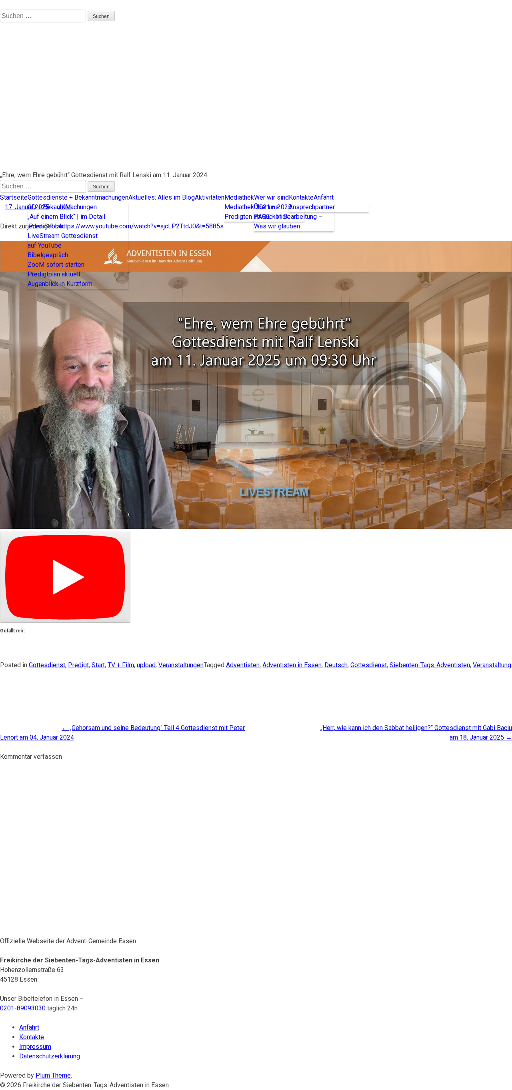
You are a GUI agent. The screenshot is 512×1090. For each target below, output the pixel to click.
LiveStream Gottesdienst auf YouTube (63, 240)
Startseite (14, 197)
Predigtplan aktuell (54, 274)
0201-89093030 (23, 1008)
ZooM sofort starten (56, 264)
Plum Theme (53, 1075)
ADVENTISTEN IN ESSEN (35, 146)
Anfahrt (324, 197)
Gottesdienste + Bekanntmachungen (78, 197)
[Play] (65, 577)
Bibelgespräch (48, 255)
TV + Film (121, 665)
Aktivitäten (209, 197)
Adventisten (243, 665)
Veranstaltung (492, 665)
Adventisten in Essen (292, 665)
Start (98, 665)
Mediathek (239, 197)
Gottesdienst (47, 665)
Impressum (35, 1046)
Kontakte (301, 197)
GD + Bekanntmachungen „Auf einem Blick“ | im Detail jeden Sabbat (66, 216)
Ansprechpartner (312, 207)
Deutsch (336, 665)
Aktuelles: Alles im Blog (161, 197)
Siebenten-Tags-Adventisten (430, 665)
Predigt (78, 665)
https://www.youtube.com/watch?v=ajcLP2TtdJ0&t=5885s (142, 226)
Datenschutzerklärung (49, 1056)
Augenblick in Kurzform (60, 284)
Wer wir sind (271, 197)
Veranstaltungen (181, 665)
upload (146, 665)
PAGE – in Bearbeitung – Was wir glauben (288, 221)
